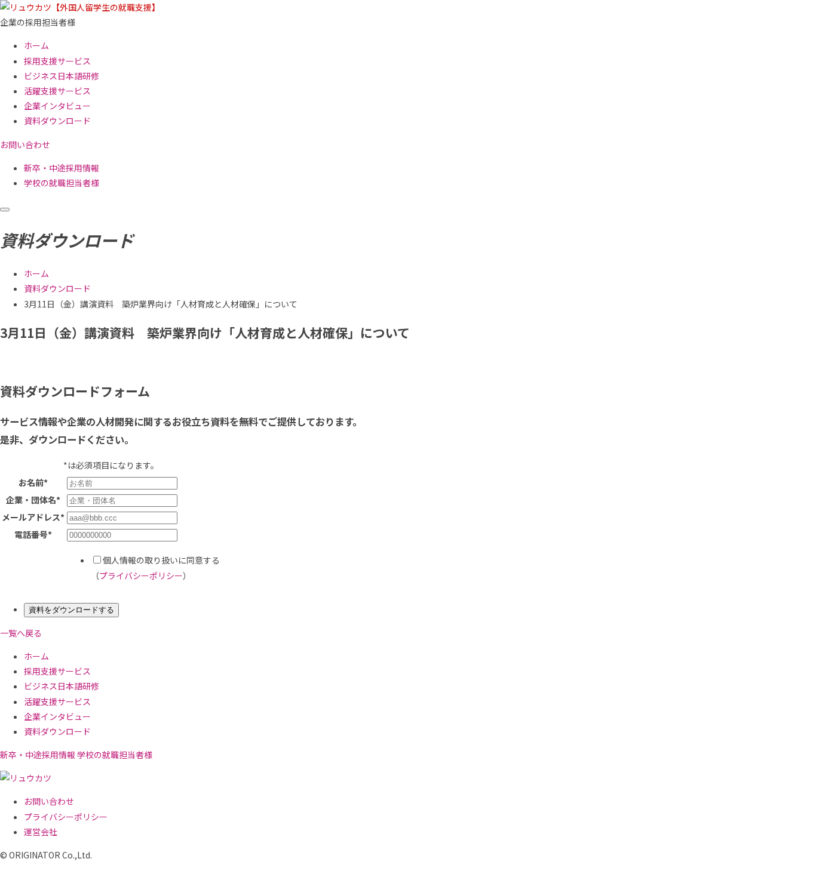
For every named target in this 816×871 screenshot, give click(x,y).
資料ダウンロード (57, 121)
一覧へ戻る (21, 633)
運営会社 (40, 832)
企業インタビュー (57, 106)
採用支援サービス (57, 61)
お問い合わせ (49, 801)
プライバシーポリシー (141, 575)
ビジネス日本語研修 (61, 76)
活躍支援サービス (57, 91)
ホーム (36, 45)
